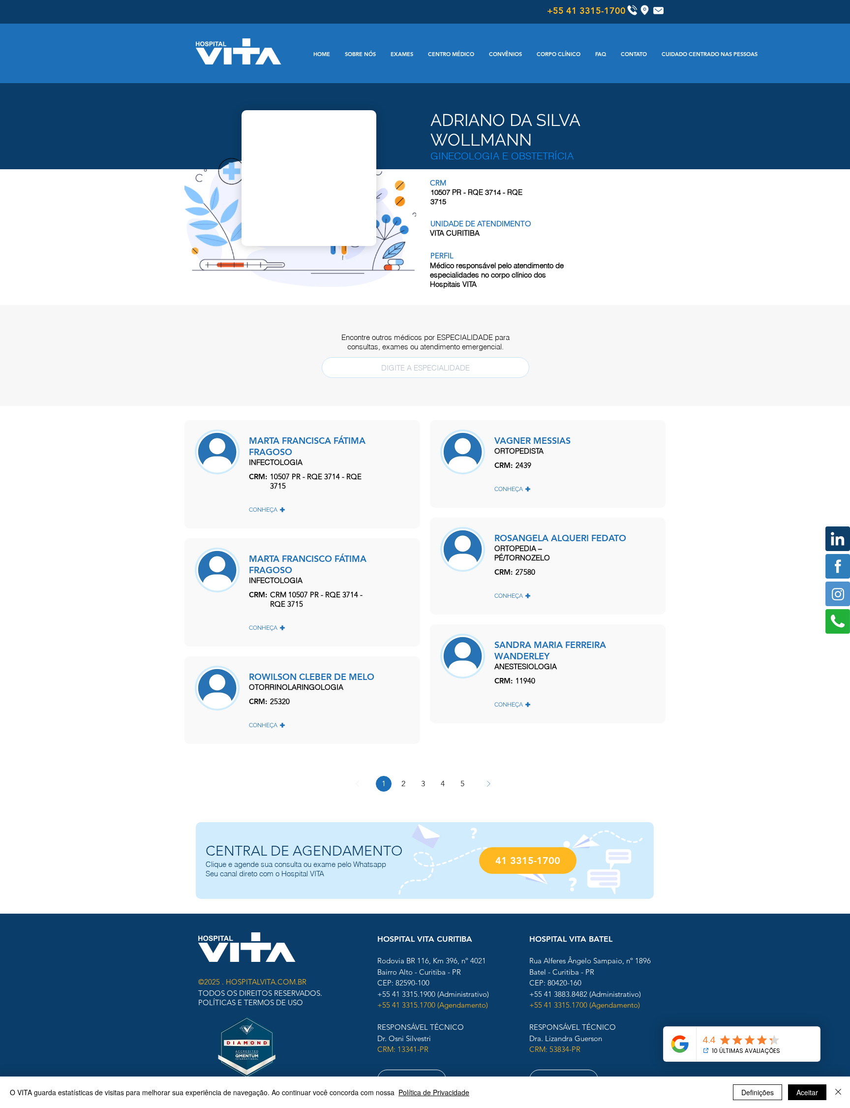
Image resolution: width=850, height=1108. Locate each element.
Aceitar (807, 1092)
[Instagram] (837, 594)
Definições (757, 1092)
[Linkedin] (837, 538)
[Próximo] (488, 784)
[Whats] (837, 621)
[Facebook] (837, 566)
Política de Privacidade (433, 1092)
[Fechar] (838, 1092)
